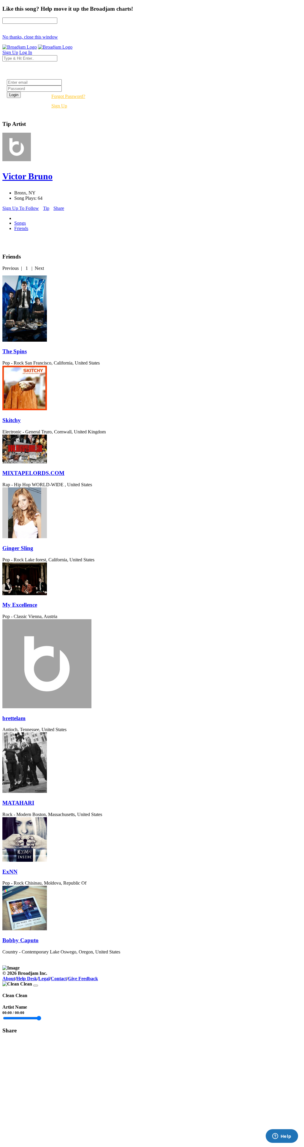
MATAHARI (18, 803)
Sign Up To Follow (20, 208)
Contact (59, 978)
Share (58, 208)
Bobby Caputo (20, 940)
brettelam (14, 718)
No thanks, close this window (30, 36)
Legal (44, 978)
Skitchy (11, 420)
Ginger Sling (17, 548)
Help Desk (26, 978)
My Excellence (19, 605)
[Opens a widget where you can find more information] (281, 1136)
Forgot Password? (68, 96)
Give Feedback (83, 978)
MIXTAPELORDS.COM (33, 473)
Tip (46, 208)
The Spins (14, 351)
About (8, 978)
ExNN (10, 872)
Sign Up (59, 105)
